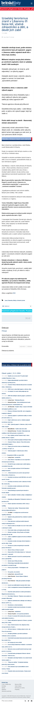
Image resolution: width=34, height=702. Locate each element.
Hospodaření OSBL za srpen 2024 (15, 455)
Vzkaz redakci (18, 686)
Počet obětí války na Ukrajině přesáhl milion (19, 530)
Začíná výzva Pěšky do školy (15, 561)
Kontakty (4, 686)
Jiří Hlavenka (11, 406)
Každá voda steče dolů (21, 428)
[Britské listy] (17, 139)
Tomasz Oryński (12, 613)
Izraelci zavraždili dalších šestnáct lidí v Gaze (19, 585)
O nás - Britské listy (6, 684)
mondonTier (18, 457)
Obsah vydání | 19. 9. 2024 (11, 373)
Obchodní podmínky (6, 691)
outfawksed (17, 611)
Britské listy (14, 3)
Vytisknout (6, 306)
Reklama (4, 689)
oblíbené (29, 346)
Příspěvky (17, 689)
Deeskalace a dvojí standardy (15, 605)
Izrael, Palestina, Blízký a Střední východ (15, 300)
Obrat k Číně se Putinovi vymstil (16, 550)
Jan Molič (10, 512)
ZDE (14, 293)
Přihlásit (4, 331)
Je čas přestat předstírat (23, 613)
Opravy (3, 687)
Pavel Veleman (11, 580)
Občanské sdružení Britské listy (18, 695)
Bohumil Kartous (12, 402)
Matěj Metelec (11, 428)
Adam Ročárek (11, 576)
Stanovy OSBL (18, 684)
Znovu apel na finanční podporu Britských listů (19, 439)
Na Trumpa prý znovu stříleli (15, 642)
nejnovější (22, 346)
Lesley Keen (11, 400)
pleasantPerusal (19, 574)
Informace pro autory (20, 687)
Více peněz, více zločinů (14, 572)
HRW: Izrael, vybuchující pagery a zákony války (19, 389)
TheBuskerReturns (19, 400)
